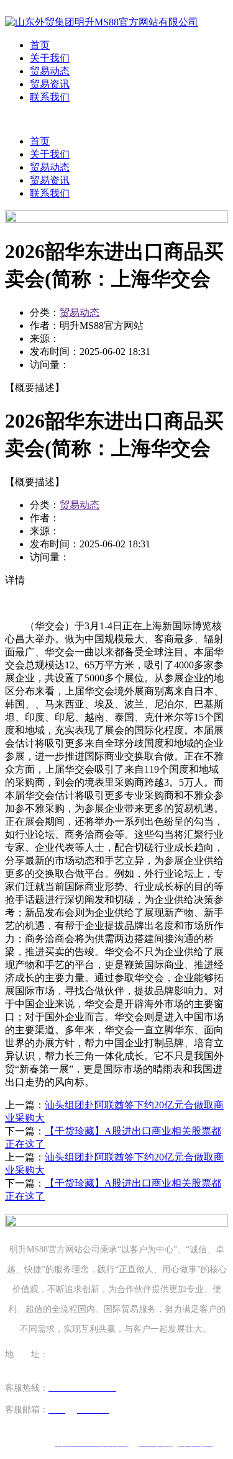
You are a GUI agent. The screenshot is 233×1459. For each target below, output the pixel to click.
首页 (40, 45)
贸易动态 (50, 71)
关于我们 (50, 58)
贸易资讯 (50, 84)
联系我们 (50, 97)
